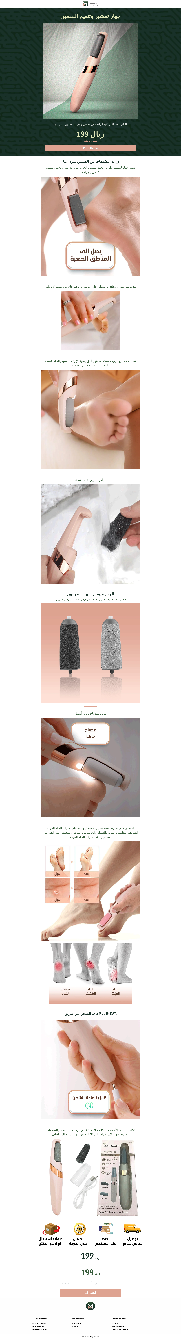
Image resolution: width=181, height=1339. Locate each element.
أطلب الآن (90, 1292)
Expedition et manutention (120, 1329)
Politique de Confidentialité (40, 1329)
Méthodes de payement (119, 1326)
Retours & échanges (38, 1326)
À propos (115, 1323)
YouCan (96, 1337)
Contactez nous (76, 1323)
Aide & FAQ (75, 1326)
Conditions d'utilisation (39, 1323)
